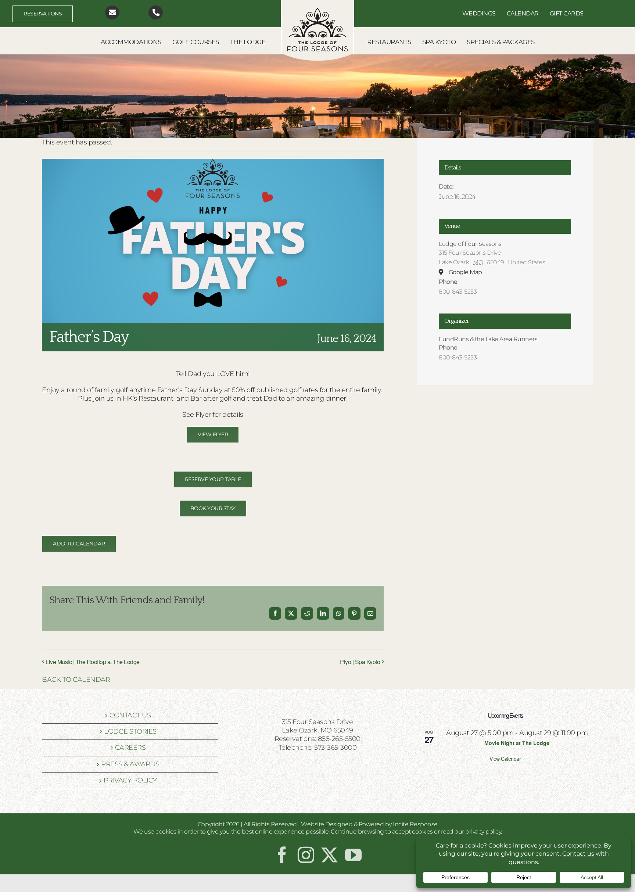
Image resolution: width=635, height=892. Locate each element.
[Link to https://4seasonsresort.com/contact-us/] (112, 13)
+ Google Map (463, 272)
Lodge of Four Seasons (470, 243)
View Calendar (505, 758)
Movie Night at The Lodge (516, 742)
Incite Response (415, 824)
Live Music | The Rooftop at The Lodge (93, 662)
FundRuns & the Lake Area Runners (488, 339)
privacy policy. (483, 831)
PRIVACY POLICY (130, 780)
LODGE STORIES (130, 731)
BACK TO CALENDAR (76, 680)
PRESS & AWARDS (130, 764)
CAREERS (130, 748)
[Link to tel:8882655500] (155, 13)
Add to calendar (79, 544)
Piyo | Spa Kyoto (360, 662)
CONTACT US (130, 715)
